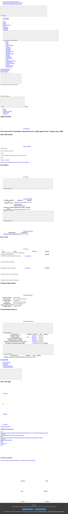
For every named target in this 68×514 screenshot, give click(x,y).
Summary (47, 254)
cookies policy (51, 511)
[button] (21, 455)
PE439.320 (34, 340)
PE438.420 (34, 338)
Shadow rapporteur (18, 204)
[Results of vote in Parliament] (34, 278)
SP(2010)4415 (28, 357)
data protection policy (42, 511)
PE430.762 (34, 337)
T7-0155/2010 (28, 268)
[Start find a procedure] (11, 79)
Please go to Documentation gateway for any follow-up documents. (15, 162)
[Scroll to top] (11, 374)
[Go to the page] (34, 266)
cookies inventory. (61, 511)
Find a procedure (4, 71)
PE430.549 (34, 335)
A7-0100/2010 (28, 256)
